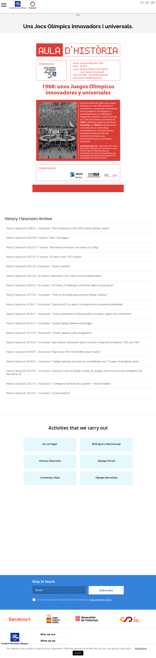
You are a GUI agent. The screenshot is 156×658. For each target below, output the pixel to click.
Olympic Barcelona (106, 477)
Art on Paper (50, 444)
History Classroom (50, 461)
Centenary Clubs (50, 477)
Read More (141, 648)
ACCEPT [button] (78, 653)
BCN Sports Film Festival (106, 444)
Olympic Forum (106, 461)
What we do (48, 640)
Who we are (48, 634)
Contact (6, 5)
